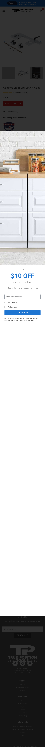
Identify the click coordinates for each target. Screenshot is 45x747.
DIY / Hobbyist (13, 303)
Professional (12, 307)
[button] (41, 134)
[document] (22, 373)
